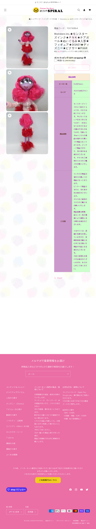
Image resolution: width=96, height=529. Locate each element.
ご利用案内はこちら (48, 480)
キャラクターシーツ (14, 432)
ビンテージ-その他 (50, 19)
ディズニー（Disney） (15, 403)
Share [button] (59, 278)
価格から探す (11, 449)
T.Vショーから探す (14, 409)
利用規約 (76, 521)
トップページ (35, 19)
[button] (5, 10)
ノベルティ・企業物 (14, 420)
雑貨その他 (10, 443)
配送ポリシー (85, 521)
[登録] (67, 374)
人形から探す (11, 398)
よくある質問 (11, 454)
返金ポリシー (50, 521)
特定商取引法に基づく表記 (81, 523)
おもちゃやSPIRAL (36, 521)
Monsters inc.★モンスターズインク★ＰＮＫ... (77, 19)
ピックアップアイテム (15, 392)
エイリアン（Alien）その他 (17, 426)
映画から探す (11, 415)
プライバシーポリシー (63, 521)
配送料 (60, 51)
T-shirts (10, 437)
